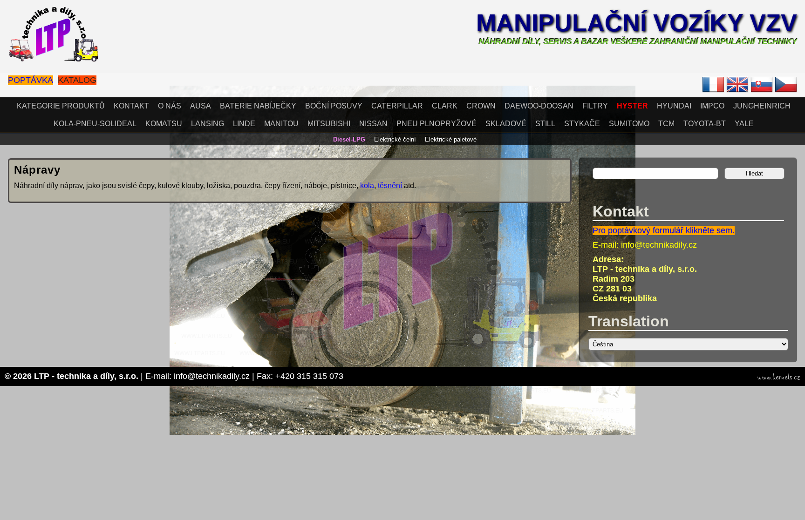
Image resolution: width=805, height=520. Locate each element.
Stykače (582, 124)
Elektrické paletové (451, 139)
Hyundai (674, 106)
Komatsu (163, 124)
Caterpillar (397, 106)
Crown (481, 106)
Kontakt (131, 106)
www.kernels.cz (778, 377)
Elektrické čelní (395, 139)
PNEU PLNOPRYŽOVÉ (436, 124)
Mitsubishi (328, 124)
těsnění (391, 185)
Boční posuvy (333, 106)
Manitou (281, 124)
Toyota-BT (704, 124)
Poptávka (30, 80)
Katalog (77, 80)
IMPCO (712, 106)
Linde (244, 124)
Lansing (207, 124)
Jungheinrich (762, 106)
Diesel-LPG (349, 139)
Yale (744, 124)
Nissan (373, 124)
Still (545, 124)
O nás (169, 106)
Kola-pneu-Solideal (95, 124)
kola (367, 185)
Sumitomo (629, 124)
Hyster (632, 106)
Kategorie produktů (61, 106)
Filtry (595, 106)
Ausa (200, 106)
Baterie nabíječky (258, 106)
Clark (444, 106)
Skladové (505, 124)
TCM (666, 124)
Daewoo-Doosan (539, 106)
